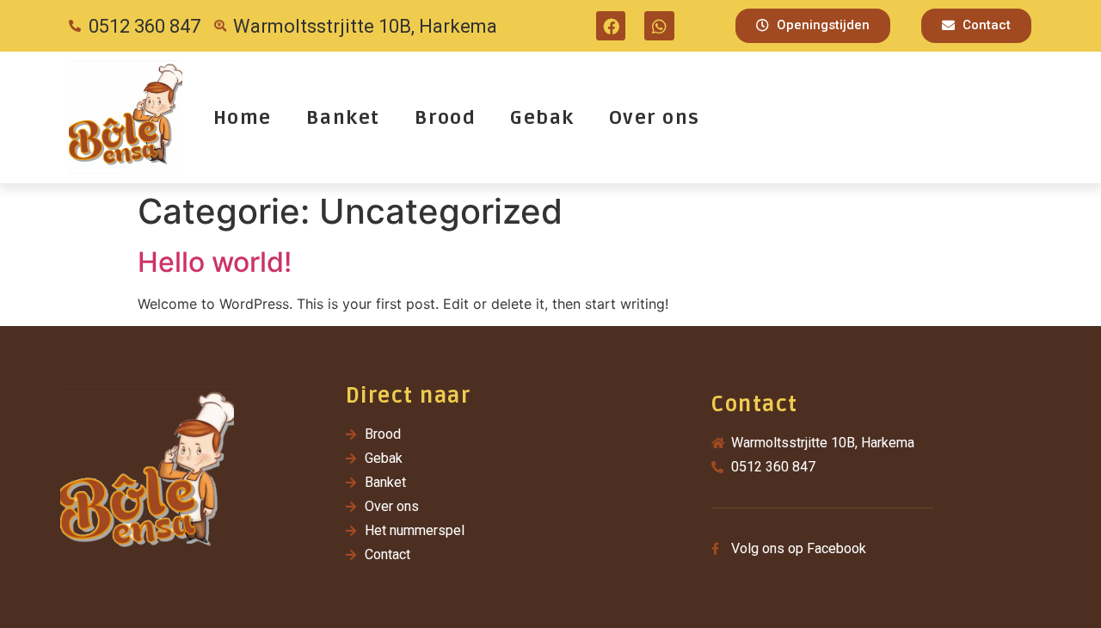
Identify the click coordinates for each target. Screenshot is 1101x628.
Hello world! (215, 262)
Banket (343, 118)
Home (242, 118)
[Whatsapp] (659, 25)
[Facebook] (610, 25)
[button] (812, 26)
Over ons (654, 118)
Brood (446, 118)
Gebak (542, 118)
